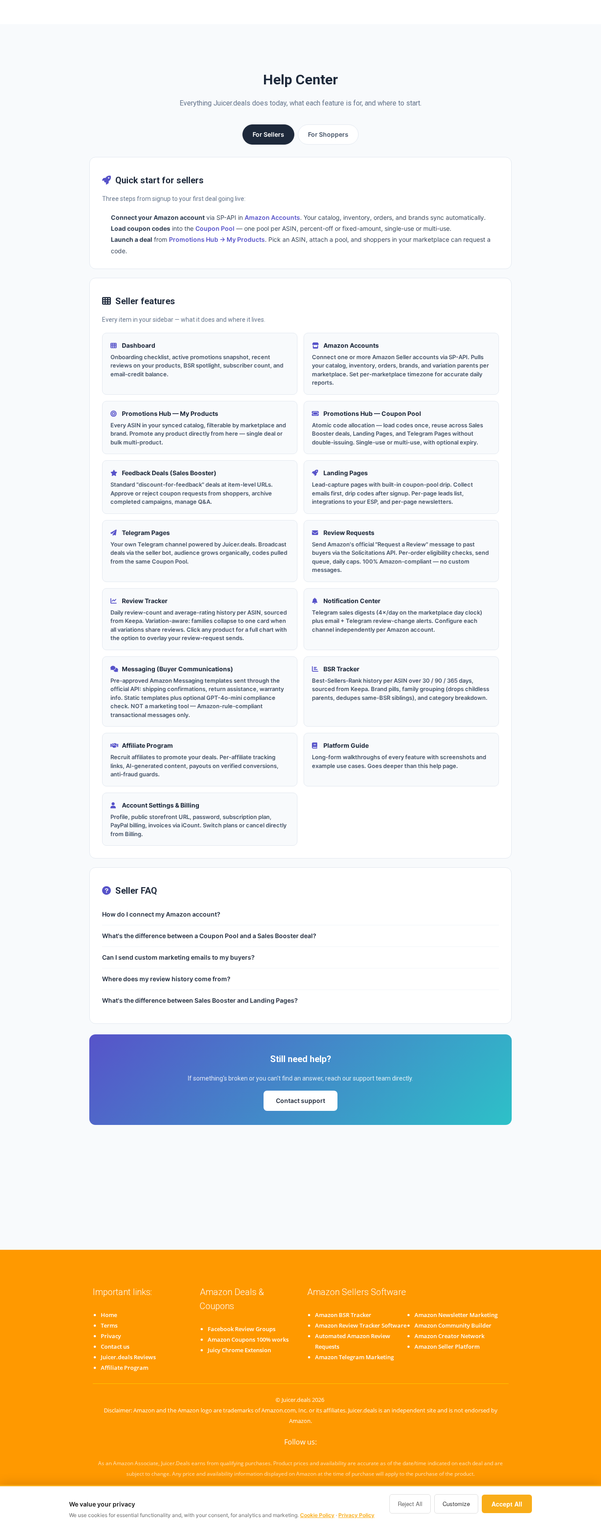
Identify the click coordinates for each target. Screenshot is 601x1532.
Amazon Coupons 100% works (248, 1339)
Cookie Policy (317, 1515)
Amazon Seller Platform (447, 1346)
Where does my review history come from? (166, 979)
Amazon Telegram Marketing (354, 1357)
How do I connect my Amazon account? (161, 914)
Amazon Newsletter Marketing (456, 1315)
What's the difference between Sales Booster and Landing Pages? (200, 1000)
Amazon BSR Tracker (343, 1315)
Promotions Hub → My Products (217, 239)
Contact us (115, 1346)
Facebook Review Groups (241, 1329)
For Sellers (268, 134)
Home (109, 1315)
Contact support (300, 1100)
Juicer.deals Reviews (128, 1357)
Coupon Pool (215, 228)
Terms (109, 1325)
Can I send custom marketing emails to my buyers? (178, 957)
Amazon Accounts (272, 217)
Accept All (506, 1503)
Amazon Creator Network (449, 1336)
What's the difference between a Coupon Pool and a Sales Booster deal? (209, 935)
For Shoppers (328, 134)
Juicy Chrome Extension (239, 1350)
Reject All (410, 1503)
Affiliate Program (124, 1368)
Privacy (111, 1336)
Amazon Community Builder (452, 1325)
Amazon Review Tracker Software (361, 1325)
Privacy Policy (356, 1515)
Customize (456, 1503)
